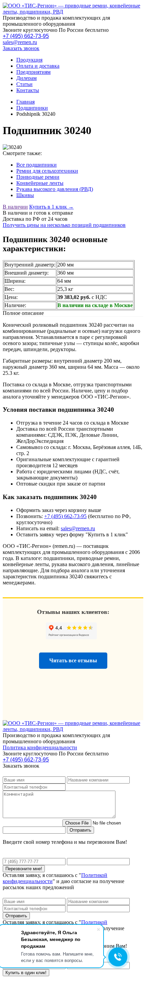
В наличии (15, 207)
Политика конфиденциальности (40, 747)
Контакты (27, 90)
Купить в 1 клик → (51, 207)
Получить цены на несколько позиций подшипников (64, 225)
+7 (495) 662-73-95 (26, 36)
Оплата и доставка (37, 66)
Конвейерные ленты (39, 183)
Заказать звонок (21, 48)
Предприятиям (33, 72)
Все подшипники (36, 165)
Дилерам (26, 78)
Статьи (24, 84)
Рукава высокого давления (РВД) (54, 189)
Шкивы (25, 195)
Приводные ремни (37, 177)
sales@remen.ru (20, 42)
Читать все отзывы (73, 660)
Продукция (29, 60)
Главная (25, 102)
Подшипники (32, 108)
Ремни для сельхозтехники (47, 171)
